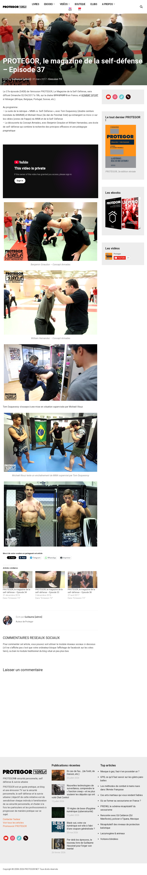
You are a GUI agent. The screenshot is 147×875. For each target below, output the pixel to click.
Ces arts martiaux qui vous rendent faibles (121, 795)
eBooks (48, 4)
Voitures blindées (109, 839)
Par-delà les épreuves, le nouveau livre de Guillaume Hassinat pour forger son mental (80, 844)
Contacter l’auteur (11, 819)
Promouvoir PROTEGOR (15, 826)
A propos (107, 4)
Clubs (93, 4)
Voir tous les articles (13, 822)
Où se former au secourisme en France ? (120, 800)
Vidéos (64, 4)
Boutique (80, 4)
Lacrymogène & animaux (112, 833)
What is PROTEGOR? (70, 9)
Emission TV (55, 79)
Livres (35, 4)
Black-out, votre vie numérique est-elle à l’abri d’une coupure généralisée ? (81, 825)
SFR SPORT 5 (60, 95)
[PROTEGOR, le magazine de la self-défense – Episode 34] (17, 579)
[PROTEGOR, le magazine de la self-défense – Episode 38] (82, 579)
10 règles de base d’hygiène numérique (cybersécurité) (81, 810)
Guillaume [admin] (21, 79)
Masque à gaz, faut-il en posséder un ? (119, 771)
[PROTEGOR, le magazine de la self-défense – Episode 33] (50, 579)
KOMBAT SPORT (89, 95)
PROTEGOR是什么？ (79, 9)
